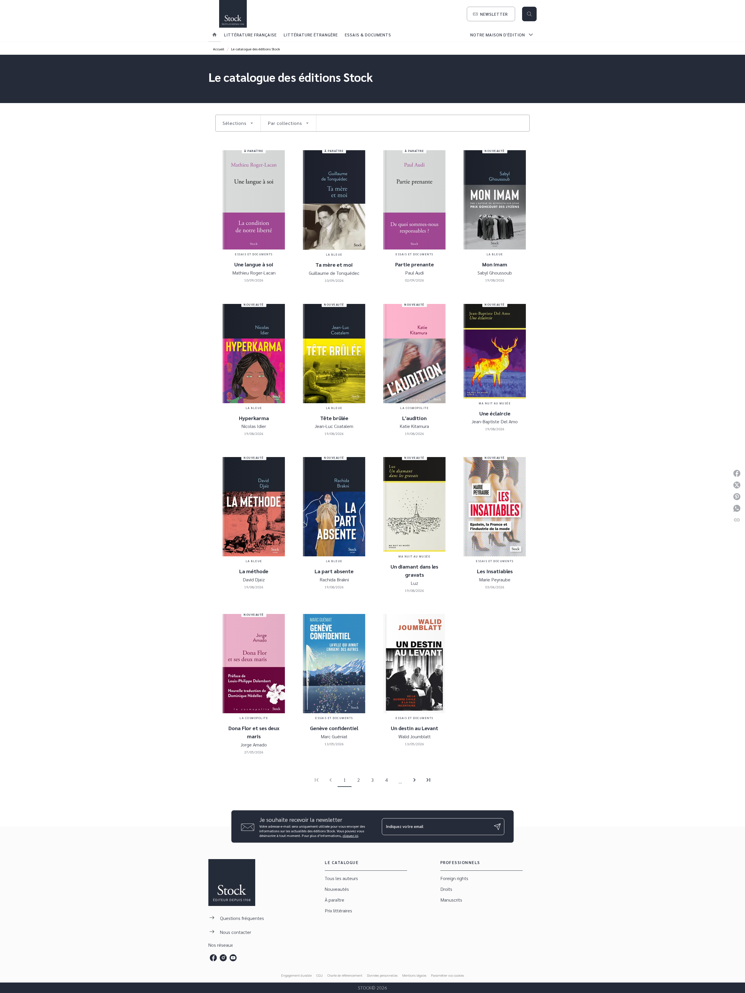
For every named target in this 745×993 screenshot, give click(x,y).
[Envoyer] (497, 826)
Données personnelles (382, 975)
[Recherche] (529, 14)
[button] (491, 14)
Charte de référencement (344, 975)
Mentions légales (414, 975)
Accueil (218, 49)
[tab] (214, 35)
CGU (319, 975)
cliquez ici (350, 835)
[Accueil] (232, 14)
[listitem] (213, 958)
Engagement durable (296, 975)
